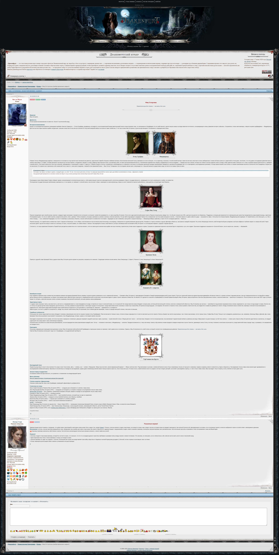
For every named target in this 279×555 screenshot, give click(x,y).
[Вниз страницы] (276, 541)
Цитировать (264, 416)
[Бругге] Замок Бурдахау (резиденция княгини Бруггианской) (47, 378)
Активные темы (139, 5)
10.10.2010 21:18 (34, 96)
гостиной (101, 69)
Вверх (270, 416)
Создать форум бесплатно (145, 550)
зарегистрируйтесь (27, 82)
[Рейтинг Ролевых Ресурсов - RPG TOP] (267, 73)
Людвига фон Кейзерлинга (58, 407)
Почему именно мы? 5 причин (138, 46)
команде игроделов (57, 69)
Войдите (17, 82)
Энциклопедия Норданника (26, 86)
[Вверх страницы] (276, 538)
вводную (30, 69)
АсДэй (31, 402)
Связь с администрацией (152, 548)
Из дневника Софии (38, 170)
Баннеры (141, 548)
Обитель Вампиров (133, 548)
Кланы (39, 86)
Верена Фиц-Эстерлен (36, 391)
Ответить (269, 91)
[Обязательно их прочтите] (102, 41)
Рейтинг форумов (132, 550)
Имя (11, 504)
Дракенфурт (12, 86)
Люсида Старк (17, 422)
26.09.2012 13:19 (34, 418)
